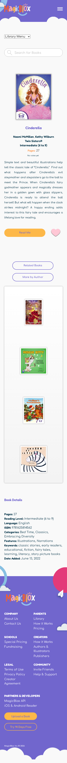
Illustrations (26, 541)
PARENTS (40, 613)
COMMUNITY (42, 664)
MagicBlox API (14, 701)
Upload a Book (20, 716)
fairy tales (42, 549)
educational (13, 549)
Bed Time (27, 532)
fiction (29, 549)
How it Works (43, 623)
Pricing (39, 628)
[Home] (17, 10)
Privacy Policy (14, 674)
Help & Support (45, 674)
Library (39, 618)
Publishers (41, 656)
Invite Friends (44, 669)
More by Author (33, 277)
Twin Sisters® (33, 141)
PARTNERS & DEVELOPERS (22, 696)
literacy (24, 554)
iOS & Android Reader (20, 705)
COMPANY (11, 613)
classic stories (29, 545)
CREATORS (41, 637)
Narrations (45, 541)
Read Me (25, 232)
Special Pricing (15, 642)
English (24, 523)
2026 (22, 746)
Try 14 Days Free (20, 727)
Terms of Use (14, 669)
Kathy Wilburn (44, 136)
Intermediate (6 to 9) (33, 145)
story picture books (45, 554)
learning (10, 554)
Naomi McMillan (23, 136)
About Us (11, 618)
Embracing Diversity (19, 536)
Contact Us (12, 623)
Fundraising (13, 646)
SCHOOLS (10, 637)
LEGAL (8, 664)
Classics (41, 532)
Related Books (38, 265)
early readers (51, 545)
